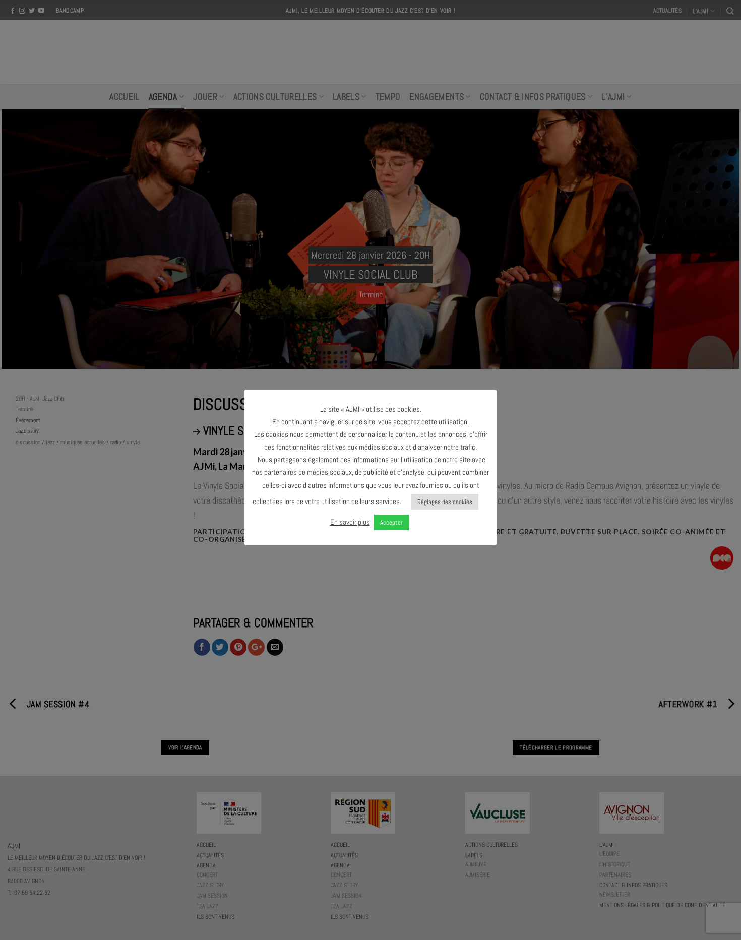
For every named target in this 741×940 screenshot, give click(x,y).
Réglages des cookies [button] (444, 501)
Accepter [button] (391, 522)
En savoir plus (350, 522)
